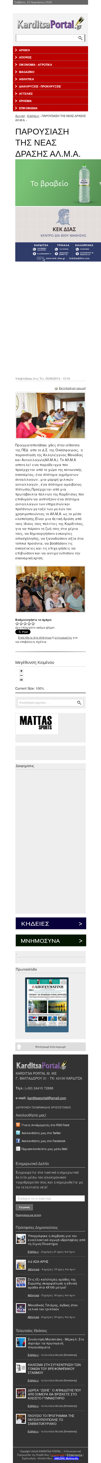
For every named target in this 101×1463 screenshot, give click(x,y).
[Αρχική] (50, 22)
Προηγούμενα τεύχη (28, 1215)
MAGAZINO (26, 72)
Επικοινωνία (74, 1454)
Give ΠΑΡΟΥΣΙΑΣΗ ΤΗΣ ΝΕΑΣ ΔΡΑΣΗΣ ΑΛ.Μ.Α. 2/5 (21, 623)
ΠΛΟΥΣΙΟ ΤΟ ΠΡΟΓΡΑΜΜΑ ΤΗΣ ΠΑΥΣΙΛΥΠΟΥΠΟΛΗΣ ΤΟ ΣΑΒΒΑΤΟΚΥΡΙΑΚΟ (51, 1419)
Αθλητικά (33, 1269)
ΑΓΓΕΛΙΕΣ (26, 93)
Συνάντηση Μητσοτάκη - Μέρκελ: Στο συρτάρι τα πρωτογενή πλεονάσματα (56, 1343)
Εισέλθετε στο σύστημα (34, 637)
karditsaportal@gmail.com (46, 1097)
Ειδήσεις (33, 116)
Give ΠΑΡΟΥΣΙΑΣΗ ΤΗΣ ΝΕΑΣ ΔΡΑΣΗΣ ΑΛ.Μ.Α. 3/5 (25, 623)
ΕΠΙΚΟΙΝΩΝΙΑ (28, 108)
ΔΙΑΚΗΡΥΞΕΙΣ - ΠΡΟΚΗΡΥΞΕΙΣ (40, 86)
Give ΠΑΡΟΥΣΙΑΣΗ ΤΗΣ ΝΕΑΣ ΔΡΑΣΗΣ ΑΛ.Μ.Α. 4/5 (29, 623)
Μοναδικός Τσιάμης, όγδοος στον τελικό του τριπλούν (53, 1307)
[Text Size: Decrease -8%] (21, 675)
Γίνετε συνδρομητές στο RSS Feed (45, 1125)
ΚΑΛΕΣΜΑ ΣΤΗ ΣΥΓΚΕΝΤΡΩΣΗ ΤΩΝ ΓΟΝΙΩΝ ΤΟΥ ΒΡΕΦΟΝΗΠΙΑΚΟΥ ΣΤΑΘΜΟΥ (54, 1368)
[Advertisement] (50, 318)
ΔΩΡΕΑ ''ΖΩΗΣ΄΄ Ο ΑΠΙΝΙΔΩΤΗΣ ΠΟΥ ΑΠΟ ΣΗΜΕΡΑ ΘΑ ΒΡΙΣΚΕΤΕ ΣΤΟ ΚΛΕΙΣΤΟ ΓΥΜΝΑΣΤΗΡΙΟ (54, 1394)
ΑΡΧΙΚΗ (24, 50)
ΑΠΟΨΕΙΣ (25, 57)
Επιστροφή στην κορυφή (50, 1046)
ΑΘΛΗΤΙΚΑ (26, 79)
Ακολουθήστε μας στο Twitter (41, 1133)
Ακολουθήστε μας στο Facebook (43, 1141)
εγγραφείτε (63, 637)
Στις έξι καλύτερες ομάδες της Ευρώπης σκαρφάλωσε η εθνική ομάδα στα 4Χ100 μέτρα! (52, 1283)
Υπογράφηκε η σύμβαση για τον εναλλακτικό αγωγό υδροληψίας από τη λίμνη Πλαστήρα (56, 1240)
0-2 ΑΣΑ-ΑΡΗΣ (38, 1261)
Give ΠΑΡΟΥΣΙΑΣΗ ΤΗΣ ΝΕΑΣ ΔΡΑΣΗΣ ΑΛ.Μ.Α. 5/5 (33, 623)
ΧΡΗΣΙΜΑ (25, 101)
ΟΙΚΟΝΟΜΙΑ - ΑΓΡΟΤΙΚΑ (35, 64)
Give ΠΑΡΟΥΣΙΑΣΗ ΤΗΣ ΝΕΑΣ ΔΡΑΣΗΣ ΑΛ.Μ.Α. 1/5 (17, 623)
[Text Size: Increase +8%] (21, 671)
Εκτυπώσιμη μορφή (72, 388)
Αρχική (20, 116)
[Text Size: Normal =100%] (21, 680)
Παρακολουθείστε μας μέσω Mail (44, 1149)
